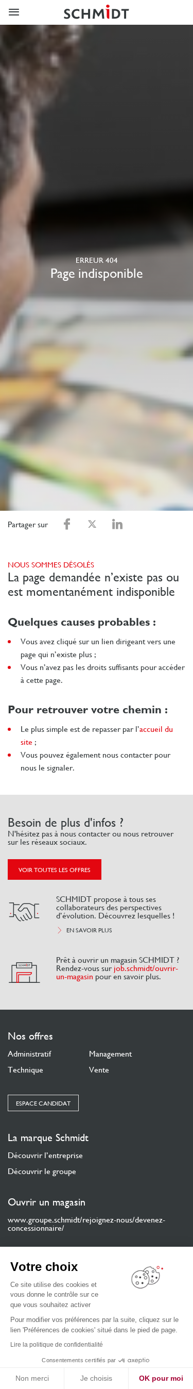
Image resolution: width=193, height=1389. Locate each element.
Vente (99, 1070)
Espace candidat (43, 1103)
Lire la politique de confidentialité (56, 1344)
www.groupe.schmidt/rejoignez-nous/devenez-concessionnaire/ (86, 1224)
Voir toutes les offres (55, 870)
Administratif (29, 1054)
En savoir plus (89, 930)
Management (110, 1054)
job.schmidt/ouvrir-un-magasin (117, 972)
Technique (25, 1070)
